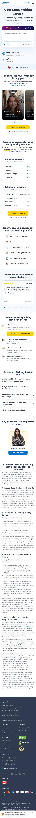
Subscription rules (7, 809)
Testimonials (6, 743)
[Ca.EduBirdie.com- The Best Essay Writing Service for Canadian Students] (4, 782)
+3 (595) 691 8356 (9, 764)
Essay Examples (7, 728)
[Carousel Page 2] (15, 122)
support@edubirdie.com (12, 758)
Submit (25, 44)
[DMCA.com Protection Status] (26, 738)
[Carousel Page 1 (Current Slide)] (14, 122)
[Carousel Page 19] (26, 307)
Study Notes (5, 733)
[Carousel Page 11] (16, 307)
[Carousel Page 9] (14, 307)
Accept (32, 812)
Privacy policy (5, 807)
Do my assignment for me (10, 710)
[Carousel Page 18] (25, 307)
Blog (3, 730)
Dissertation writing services (10, 715)
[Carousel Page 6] (20, 122)
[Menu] (32, 2)
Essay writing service (8, 705)
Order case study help (18, 127)
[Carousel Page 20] (27, 307)
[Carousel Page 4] (8, 307)
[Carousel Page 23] (31, 307)
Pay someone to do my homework (12, 708)
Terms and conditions (16, 807)
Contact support (18, 453)
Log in (27, 3)
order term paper (25, 626)
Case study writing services (20, 334)
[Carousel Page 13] (19, 307)
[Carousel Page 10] (15, 307)
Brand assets (23, 730)
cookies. (25, 816)
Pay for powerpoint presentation (12, 720)
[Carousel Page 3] (16, 122)
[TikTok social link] (20, 774)
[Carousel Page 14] (20, 307)
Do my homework (7, 718)
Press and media (24, 728)
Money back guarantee (9, 748)
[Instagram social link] (24, 774)
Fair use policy (28, 807)
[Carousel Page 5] (19, 122)
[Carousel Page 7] (21, 122)
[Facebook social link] (12, 774)
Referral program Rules (19, 809)
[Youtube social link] (16, 774)
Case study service (18, 213)
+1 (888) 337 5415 (9, 761)
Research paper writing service (11, 713)
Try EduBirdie (24, 67)
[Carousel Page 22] (30, 307)
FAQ (3, 745)
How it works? (6, 740)
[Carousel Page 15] (21, 307)
